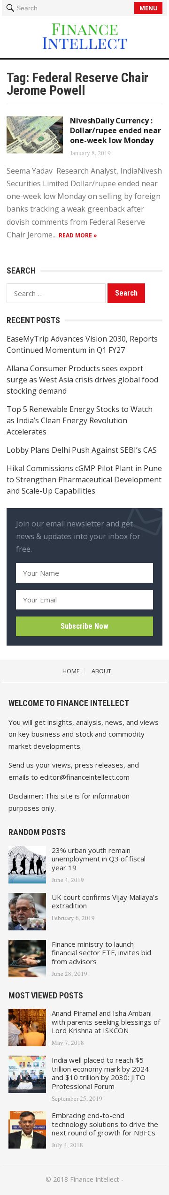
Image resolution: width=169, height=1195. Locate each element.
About (101, 671)
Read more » (78, 235)
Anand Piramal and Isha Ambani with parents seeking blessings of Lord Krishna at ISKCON (106, 1021)
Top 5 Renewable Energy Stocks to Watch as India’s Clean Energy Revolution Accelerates (80, 420)
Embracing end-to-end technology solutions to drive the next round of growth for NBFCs (105, 1124)
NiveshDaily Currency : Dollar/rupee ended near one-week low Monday (115, 130)
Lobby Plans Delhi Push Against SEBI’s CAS (82, 450)
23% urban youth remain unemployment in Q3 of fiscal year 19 (99, 859)
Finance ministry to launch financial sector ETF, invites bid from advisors (101, 953)
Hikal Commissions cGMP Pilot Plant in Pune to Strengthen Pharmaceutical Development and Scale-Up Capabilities (84, 479)
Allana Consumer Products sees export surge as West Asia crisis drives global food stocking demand (82, 379)
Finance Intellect (94, 1179)
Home (71, 671)
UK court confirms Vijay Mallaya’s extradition (105, 901)
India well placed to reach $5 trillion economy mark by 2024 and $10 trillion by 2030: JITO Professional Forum (100, 1073)
